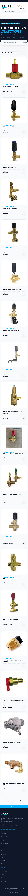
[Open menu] (25, 6)
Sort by (4, 52)
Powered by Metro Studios (17, 890)
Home (2, 17)
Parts (8, 17)
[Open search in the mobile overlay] (14, 12)
